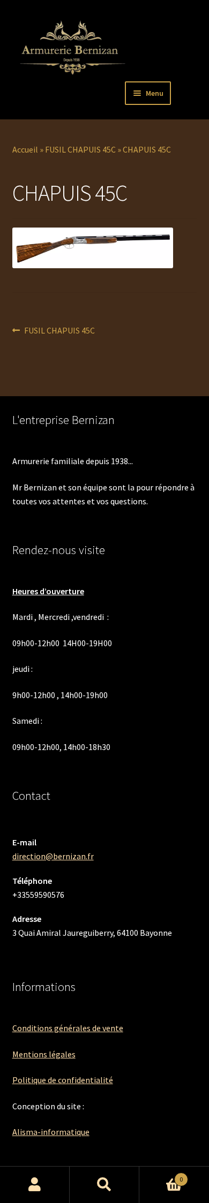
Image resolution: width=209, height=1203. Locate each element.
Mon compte (35, 1185)
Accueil (25, 149)
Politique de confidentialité (62, 1080)
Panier (161, 1175)
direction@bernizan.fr (53, 856)
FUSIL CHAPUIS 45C (80, 149)
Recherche (104, 1185)
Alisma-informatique (50, 1131)
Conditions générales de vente (67, 1028)
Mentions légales (44, 1054)
